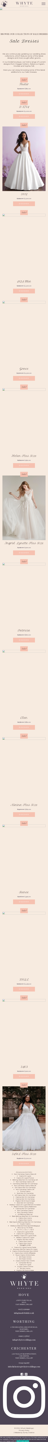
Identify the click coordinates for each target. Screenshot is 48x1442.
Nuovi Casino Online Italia (25, 1255)
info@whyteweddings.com (24, 1339)
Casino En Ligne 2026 (25, 1232)
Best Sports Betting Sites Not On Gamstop (25, 1222)
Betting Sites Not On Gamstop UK (25, 1180)
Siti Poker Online (25, 1257)
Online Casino (25, 1191)
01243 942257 (24, 1362)
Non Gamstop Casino (25, 1210)
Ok (17, 1441)
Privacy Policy (24, 1430)
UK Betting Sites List (25, 1214)
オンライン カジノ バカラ (25, 1230)
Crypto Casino (25, 1224)
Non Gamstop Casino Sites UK (25, 1174)
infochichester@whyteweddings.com (24, 1366)
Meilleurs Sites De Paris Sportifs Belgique (25, 1226)
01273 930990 (24, 1309)
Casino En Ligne (25, 1176)
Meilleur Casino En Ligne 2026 (25, 1236)
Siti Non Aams (25, 1268)
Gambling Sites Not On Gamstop (25, 1184)
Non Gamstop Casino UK (25, 1182)
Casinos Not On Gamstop (25, 1197)
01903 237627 (24, 1336)
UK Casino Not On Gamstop (25, 1187)
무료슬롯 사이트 (25, 1245)
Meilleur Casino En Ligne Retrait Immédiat (25, 1205)
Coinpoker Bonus (25, 1263)
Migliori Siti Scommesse (25, 1270)
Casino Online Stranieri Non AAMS (25, 1251)
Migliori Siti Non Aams (25, 1239)
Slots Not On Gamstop (25, 1193)
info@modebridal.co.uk (24, 1313)
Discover (24, 94)
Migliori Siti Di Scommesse (25, 1201)
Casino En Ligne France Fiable (25, 1247)
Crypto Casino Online (25, 1266)
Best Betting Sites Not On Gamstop (25, 1216)
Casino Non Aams (25, 1218)
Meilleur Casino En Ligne (25, 1237)
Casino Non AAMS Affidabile (25, 1253)
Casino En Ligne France (25, 1178)
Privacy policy (24, 1441)
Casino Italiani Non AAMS (25, 1261)
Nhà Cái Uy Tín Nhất (25, 1228)
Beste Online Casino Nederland (25, 1207)
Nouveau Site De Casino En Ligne (25, 1249)
